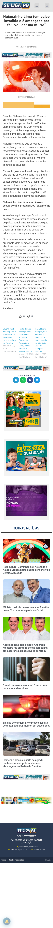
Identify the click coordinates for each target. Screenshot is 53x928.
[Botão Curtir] (20, 316)
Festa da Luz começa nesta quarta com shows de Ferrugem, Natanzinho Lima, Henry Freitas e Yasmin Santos (25, 340)
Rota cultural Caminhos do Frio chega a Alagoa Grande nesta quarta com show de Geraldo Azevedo (26, 569)
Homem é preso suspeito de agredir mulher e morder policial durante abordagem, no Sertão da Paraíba (23, 763)
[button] (36, 5)
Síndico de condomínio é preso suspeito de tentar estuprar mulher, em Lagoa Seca (26, 724)
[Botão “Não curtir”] (28, 316)
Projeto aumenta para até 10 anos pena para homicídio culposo (25, 687)
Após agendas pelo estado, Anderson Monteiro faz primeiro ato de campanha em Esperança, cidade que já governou (25, 647)
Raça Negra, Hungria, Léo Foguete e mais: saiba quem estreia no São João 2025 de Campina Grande (41, 340)
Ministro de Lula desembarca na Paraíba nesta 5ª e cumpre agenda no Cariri (26, 609)
